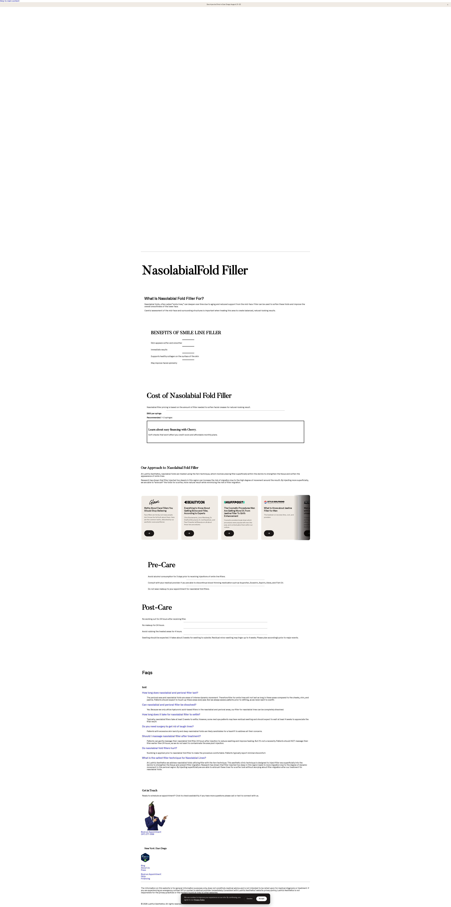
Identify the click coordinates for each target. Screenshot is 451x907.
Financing (13, 102)
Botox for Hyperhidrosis (20, 59)
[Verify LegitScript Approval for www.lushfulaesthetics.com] (145, 862)
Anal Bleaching (16, 57)
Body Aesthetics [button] (12, 55)
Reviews (13, 106)
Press (11, 97)
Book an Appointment (151, 874)
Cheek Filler (14, 30)
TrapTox (13, 68)
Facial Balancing (16, 44)
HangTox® (14, 73)
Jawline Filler (15, 35)
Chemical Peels (16, 48)
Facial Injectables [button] (13, 24)
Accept (261, 898)
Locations (13, 104)
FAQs (11, 99)
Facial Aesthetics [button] (12, 46)
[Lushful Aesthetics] (225, 14)
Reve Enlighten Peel (18, 50)
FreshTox (13, 26)
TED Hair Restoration (19, 53)
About (12, 93)
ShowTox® (14, 86)
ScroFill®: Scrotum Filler (20, 84)
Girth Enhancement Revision (22, 79)
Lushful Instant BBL (18, 66)
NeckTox (13, 28)
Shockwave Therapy (18, 88)
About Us (145, 868)
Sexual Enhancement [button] (14, 70)
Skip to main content (9, 1)
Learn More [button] (10, 91)
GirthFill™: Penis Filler (19, 77)
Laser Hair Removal (18, 64)
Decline (249, 898)
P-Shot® (13, 82)
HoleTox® (13, 75)
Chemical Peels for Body (20, 62)
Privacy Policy (199, 900)
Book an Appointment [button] (151, 832)
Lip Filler (13, 37)
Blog (11, 95)
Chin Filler (14, 33)
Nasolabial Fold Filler (19, 39)
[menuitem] (228, 34)
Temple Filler (15, 41)
